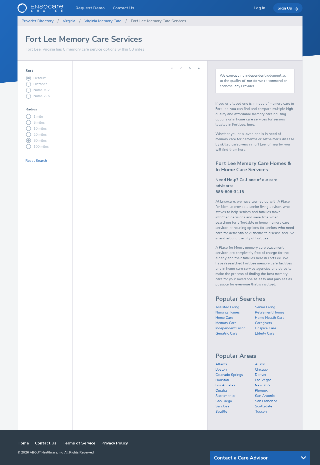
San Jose (223, 406)
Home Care (224, 317)
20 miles (40, 134)
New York (262, 385)
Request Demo (90, 8)
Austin (260, 364)
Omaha (221, 390)
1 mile (38, 116)
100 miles (41, 146)
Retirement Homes (269, 312)
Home (23, 443)
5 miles (39, 122)
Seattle (221, 411)
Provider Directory (38, 21)
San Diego (224, 401)
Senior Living (265, 307)
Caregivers (263, 323)
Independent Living (231, 328)
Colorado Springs (229, 374)
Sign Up (285, 8)
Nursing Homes (228, 312)
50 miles (40, 140)
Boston (221, 369)
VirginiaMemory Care (103, 21)
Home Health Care (269, 317)
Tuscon (261, 411)
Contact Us (45, 443)
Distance (41, 84)
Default (40, 78)
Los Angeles (225, 385)
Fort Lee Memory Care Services (158, 21)
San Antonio (265, 395)
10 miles (40, 128)
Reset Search (36, 160)
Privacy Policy (115, 443)
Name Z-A (42, 96)
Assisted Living (227, 307)
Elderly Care (264, 333)
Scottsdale (263, 406)
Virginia (69, 21)
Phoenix (261, 390)
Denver (260, 374)
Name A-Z (42, 90)
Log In (259, 8)
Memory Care (226, 323)
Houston (222, 380)
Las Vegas (263, 380)
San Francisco (266, 401)
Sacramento (225, 395)
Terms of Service (79, 443)
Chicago (261, 369)
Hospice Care (265, 328)
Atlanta (222, 364)
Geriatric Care (227, 333)
